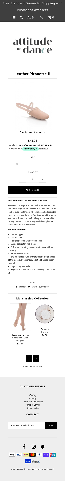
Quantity (33, 172)
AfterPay (32, 395)
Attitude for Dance (43, 469)
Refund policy (32, 408)
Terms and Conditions (32, 402)
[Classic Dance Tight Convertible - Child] (20, 330)
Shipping (32, 398)
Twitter (33, 287)
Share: (32, 282)
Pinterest (45, 287)
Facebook (21, 287)
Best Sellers (36, 367)
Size (32, 157)
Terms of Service (32, 405)
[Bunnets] (44, 324)
